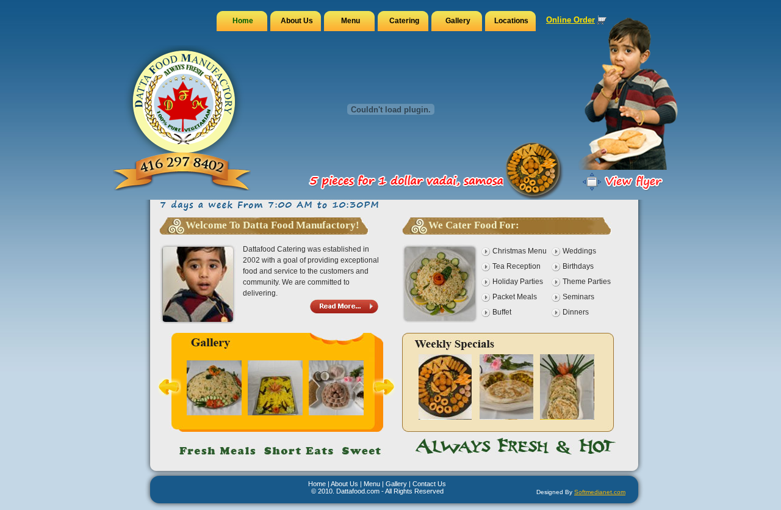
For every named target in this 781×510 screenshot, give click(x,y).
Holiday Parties (517, 281)
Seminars (578, 297)
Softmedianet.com (599, 492)
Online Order (570, 19)
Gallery (396, 483)
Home (317, 483)
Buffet (501, 312)
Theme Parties (587, 281)
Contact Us (429, 483)
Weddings (579, 251)
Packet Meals (514, 297)
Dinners (576, 312)
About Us (344, 483)
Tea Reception (516, 266)
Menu (372, 483)
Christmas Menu (519, 251)
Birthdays (578, 266)
